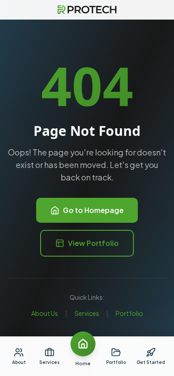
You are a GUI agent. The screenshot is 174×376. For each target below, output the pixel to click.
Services (87, 313)
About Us (44, 313)
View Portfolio (93, 243)
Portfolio (129, 313)
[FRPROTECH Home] (87, 9)
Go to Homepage (93, 210)
